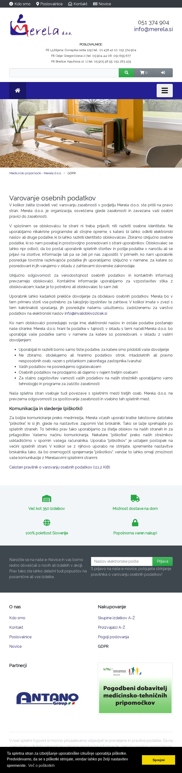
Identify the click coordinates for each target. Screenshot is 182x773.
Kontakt (80, 4)
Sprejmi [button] (159, 760)
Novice (105, 4)
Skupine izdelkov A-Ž (116, 618)
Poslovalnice (51, 4)
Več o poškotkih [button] (41, 765)
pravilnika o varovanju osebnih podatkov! (126, 574)
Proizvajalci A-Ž (111, 627)
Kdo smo (22, 4)
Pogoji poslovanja (113, 637)
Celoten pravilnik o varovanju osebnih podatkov (59, 467)
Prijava (162, 561)
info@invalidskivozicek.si (86, 313)
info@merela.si (153, 29)
